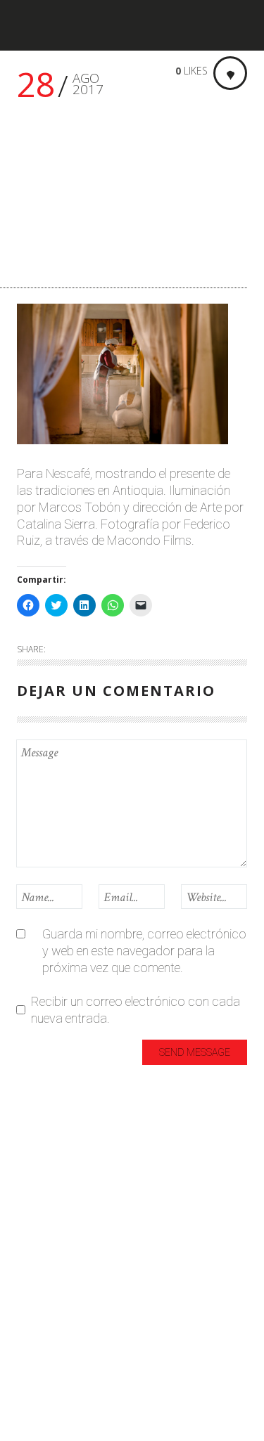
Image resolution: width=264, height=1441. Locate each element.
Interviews (44, 1255)
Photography (53, 1325)
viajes (32, 1371)
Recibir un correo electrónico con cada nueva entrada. (135, 1010)
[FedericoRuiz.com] (59, 25)
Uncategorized (56, 1348)
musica (36, 1302)
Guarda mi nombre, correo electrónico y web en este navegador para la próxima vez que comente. (144, 950)
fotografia (45, 1209)
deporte (37, 1186)
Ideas (31, 1232)
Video (32, 1395)
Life (26, 1279)
